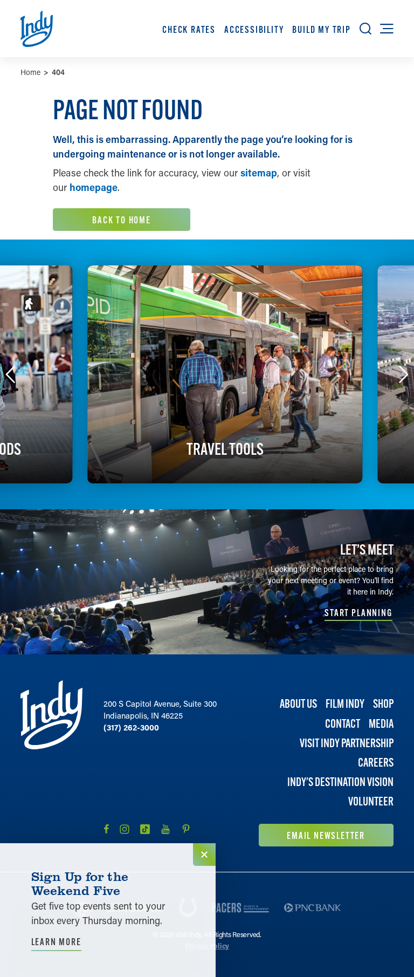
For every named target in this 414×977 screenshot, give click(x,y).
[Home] (51, 763)
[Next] (403, 374)
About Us (298, 703)
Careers (376, 762)
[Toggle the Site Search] (365, 29)
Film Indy (345, 703)
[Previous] (10, 374)
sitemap (258, 172)
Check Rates (189, 29)
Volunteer (371, 801)
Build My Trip (321, 29)
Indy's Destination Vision (340, 782)
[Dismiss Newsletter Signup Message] (204, 854)
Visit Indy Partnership (347, 743)
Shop (383, 703)
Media (381, 723)
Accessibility (254, 29)
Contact (342, 723)
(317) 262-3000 (131, 727)
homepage (94, 187)
